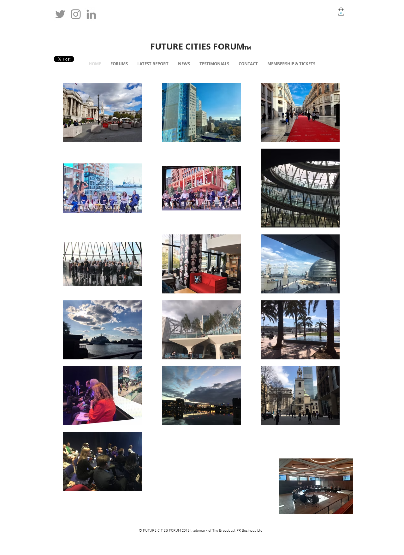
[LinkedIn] (91, 14)
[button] (341, 11)
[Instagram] (75, 14)
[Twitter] (60, 14)
